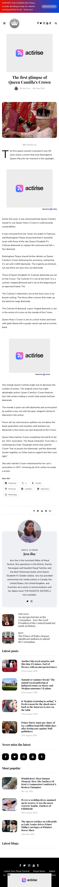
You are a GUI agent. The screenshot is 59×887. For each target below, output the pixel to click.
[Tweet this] (38, 511)
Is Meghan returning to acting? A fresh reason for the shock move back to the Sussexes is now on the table (38, 705)
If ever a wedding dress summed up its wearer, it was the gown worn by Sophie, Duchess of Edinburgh (38, 804)
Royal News (39, 871)
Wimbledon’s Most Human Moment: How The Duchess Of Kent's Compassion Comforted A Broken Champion (38, 783)
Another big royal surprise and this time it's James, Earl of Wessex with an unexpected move (39, 664)
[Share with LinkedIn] (42, 511)
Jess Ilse (26, 88)
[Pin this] (46, 511)
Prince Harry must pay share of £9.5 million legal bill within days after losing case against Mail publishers (38, 727)
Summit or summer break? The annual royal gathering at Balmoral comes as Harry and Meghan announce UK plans (38, 684)
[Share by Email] (50, 511)
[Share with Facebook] (34, 511)
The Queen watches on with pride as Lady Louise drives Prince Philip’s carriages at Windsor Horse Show (39, 826)
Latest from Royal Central (16, 871)
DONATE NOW (49, 6)
